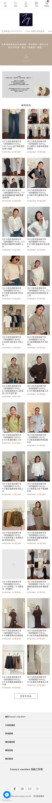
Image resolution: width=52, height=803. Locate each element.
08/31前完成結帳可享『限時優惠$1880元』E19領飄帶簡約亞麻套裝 (12, 633)
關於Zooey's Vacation (15, 716)
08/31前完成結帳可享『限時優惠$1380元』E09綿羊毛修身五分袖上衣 (12, 340)
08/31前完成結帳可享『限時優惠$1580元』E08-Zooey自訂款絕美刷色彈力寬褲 (13, 145)
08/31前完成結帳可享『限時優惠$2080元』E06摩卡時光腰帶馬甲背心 (37, 194)
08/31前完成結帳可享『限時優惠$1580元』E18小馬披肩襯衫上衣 (12, 437)
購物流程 (9, 750)
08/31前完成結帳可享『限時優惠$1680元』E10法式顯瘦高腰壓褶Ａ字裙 (12, 680)
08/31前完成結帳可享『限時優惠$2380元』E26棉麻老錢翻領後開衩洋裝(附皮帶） (37, 536)
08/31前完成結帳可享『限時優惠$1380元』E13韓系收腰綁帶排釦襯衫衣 (37, 438)
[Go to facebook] (7, 794)
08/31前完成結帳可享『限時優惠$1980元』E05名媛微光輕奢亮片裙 (37, 679)
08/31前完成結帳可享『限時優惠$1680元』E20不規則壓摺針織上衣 (37, 388)
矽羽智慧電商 (38, 796)
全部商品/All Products (12, 31)
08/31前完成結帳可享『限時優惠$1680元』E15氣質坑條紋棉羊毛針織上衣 (12, 292)
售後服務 (9, 733)
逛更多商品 (26, 696)
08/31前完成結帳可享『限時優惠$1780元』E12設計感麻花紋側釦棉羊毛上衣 (38, 292)
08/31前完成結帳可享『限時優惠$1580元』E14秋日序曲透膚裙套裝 (37, 633)
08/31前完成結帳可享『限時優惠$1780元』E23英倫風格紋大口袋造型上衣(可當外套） (12, 389)
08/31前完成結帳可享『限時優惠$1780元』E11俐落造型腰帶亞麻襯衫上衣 (13, 243)
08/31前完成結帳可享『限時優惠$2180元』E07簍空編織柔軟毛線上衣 (12, 487)
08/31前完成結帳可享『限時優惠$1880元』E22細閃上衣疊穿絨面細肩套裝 (37, 145)
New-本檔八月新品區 (35, 31)
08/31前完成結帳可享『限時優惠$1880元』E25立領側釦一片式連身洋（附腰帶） (12, 585)
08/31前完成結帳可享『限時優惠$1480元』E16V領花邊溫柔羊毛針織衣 (38, 243)
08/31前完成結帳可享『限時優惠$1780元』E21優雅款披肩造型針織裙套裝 (38, 585)
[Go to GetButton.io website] (7, 800)
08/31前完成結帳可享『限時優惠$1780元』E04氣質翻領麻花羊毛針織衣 (37, 340)
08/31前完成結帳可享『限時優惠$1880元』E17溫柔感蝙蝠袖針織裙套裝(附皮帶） (13, 194)
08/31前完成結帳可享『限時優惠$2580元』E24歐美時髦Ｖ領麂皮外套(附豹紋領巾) (12, 536)
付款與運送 (10, 725)
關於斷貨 (9, 759)
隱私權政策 (10, 742)
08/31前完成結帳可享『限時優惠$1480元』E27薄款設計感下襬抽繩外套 (37, 487)
